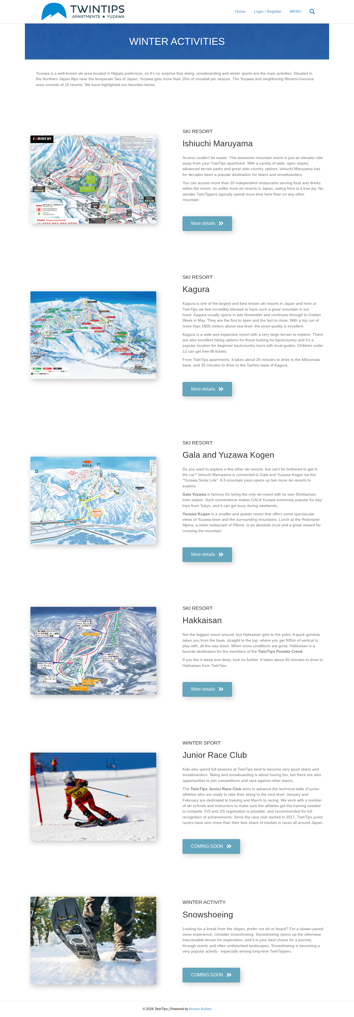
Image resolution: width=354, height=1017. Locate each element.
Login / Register (268, 11)
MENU (295, 11)
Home (240, 11)
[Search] (310, 11)
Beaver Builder (200, 1009)
